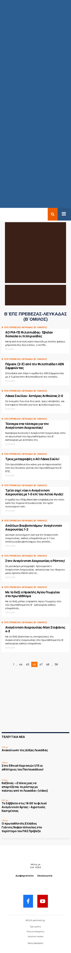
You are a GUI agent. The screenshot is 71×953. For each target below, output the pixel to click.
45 (27, 664)
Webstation (38, 943)
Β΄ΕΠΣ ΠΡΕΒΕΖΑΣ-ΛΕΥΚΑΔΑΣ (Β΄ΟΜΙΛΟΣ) (24, 327)
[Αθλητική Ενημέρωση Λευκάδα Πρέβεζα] (1, 214)
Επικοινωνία (44, 875)
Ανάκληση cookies (35, 936)
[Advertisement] (29, 706)
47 (41, 664)
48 (47, 664)
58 (56, 664)
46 (34, 664)
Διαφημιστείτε (25, 875)
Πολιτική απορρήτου (35, 931)
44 (20, 664)
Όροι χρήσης (35, 926)
